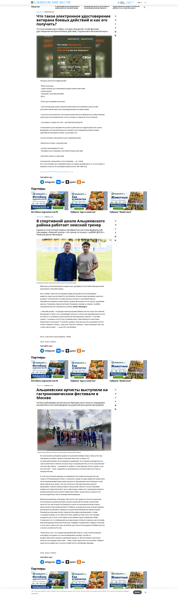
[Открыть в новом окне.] (47, 182)
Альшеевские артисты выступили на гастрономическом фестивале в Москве (96, 7)
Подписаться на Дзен (130, 2)
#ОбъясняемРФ (46, 172)
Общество (35, 7)
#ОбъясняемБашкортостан (62, 172)
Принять (137, 592)
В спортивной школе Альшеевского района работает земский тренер (67, 7)
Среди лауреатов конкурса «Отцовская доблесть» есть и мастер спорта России (126, 7)
